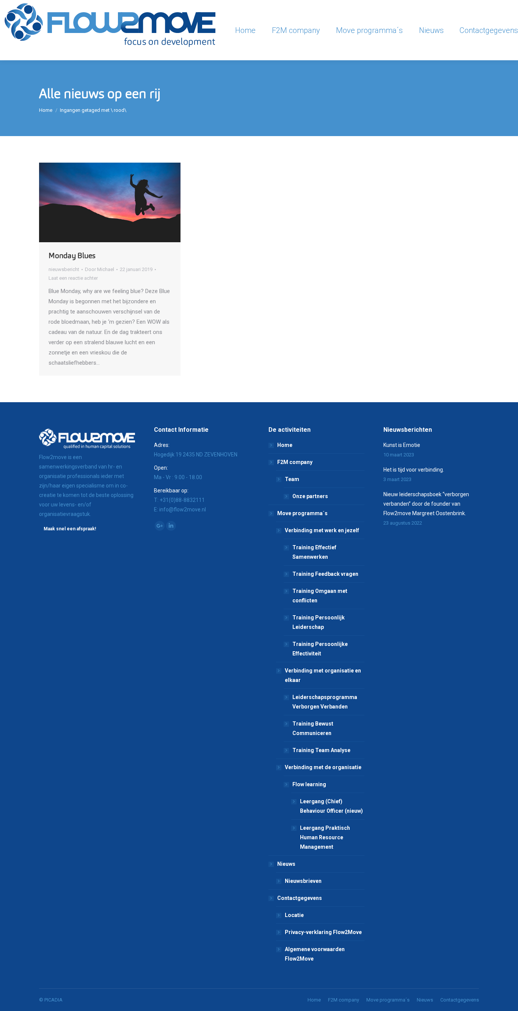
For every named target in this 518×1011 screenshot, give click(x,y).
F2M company (294, 462)
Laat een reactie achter (73, 278)
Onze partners (310, 496)
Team (292, 479)
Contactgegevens (299, 898)
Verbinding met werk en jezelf (322, 530)
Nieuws (286, 864)
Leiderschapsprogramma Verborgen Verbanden (324, 702)
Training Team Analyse (321, 750)
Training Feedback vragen (325, 574)
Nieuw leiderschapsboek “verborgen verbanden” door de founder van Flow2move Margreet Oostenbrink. (426, 503)
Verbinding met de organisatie (323, 767)
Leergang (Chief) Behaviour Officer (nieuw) (331, 806)
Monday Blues (72, 255)
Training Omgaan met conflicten (319, 595)
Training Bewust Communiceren (312, 728)
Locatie (294, 915)
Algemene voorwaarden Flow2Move (315, 954)
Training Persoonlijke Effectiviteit (320, 649)
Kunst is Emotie (401, 445)
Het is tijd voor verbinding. (413, 470)
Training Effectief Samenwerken (314, 552)
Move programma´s (302, 513)
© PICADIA (51, 1000)
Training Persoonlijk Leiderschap (318, 622)
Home (45, 110)
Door (99, 269)
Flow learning (309, 784)
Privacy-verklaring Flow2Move (323, 932)
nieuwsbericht (64, 269)
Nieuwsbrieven (303, 881)
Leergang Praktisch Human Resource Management (325, 837)
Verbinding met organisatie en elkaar (323, 675)
